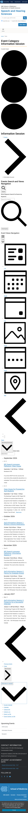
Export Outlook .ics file (9, 716)
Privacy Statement (22, 794)
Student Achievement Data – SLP (10, 765)
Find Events (5, 229)
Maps (12, 1)
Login (25, 796)
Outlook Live (7, 712)
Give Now (22, 24)
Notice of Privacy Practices (21, 799)
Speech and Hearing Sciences (13, 12)
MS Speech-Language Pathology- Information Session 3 (12, 553)
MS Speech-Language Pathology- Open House (12, 465)
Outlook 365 (7, 709)
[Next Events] (4, 436)
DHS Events (5, 726)
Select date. (16, 451)
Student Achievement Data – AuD (10, 768)
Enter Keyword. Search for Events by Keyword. (11, 195)
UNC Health (6, 794)
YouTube (10, 776)
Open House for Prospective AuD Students (14, 490)
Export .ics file (7, 714)
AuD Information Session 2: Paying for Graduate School (14, 572)
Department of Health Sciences (10, 8)
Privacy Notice (17, 807)
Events (5, 137)
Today (2, 440)
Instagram (7, 776)
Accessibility (6, 1)
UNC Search (24, 1)
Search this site (6, 21)
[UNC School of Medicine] (14, 788)
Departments (17, 1)
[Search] (25, 17)
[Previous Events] (15, 434)
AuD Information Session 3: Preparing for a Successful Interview (14, 602)
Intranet (13, 794)
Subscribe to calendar (7, 683)
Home (2, 36)
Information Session (7, 730)
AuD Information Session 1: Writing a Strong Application (14, 523)
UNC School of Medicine (8, 6)
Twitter (2, 776)
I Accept (14, 810)
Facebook (4, 776)
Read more (18, 512)
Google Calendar (8, 705)
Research (4, 734)
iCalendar (6, 707)
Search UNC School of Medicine (19, 21)
